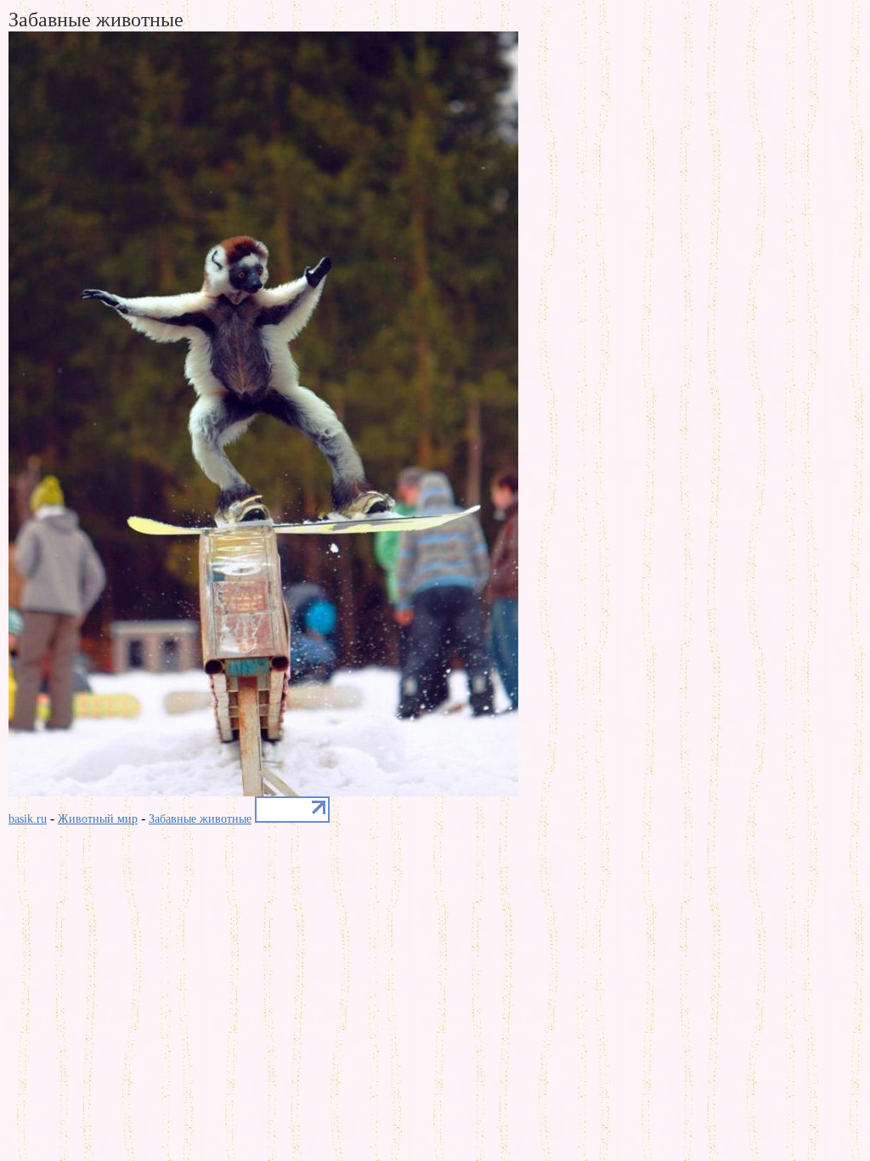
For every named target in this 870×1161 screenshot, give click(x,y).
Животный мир (98, 819)
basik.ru (27, 819)
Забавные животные (200, 819)
